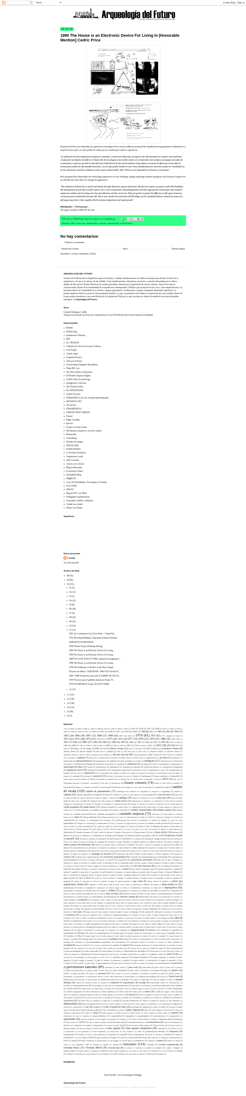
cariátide (116, 795)
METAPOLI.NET (74, 401)
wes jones (132, 1051)
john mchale (169, 903)
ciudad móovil (123, 807)
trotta (150, 1035)
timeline (173, 1028)
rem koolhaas (96, 986)
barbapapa (146, 776)
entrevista (94, 851)
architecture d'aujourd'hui (105, 764)
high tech (157, 888)
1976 (120, 739)
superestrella (116, 1016)
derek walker (98, 832)
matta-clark (150, 927)
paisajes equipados (159, 957)
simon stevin (127, 1004)
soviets (72, 1010)
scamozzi (117, 998)
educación (121, 845)
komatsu (168, 912)
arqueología (176, 764)
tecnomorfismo (153, 1022)
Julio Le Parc (113, 909)
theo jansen (144, 1025)
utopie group (101, 1041)
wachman (139, 1048)
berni (158, 779)
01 (70, 587)
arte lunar (77, 773)
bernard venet (138, 779)
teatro (97, 1022)
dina (150, 832)
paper (98, 960)
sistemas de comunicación (73, 1007)
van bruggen (114, 1041)
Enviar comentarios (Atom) (84, 253)
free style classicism (142, 866)
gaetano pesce (149, 869)
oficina (66, 954)
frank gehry (125, 866)
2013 (169, 745)
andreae (115, 758)
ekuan (66, 848)
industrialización (166, 894)
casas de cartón (71, 798)
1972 (66, 738)
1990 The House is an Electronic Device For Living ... (92, 650)
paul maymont (104, 963)
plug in (92, 973)
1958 (126, 731)
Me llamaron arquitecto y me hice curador (84, 430)
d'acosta (132, 826)
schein (126, 997)
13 (68, 703)
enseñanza (83, 851)
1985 (104, 742)
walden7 (158, 1048)
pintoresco (145, 970)
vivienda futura (126, 223)
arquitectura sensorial (120, 770)
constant (133, 820)
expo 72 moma (88, 860)
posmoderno (80, 977)
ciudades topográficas (106, 814)
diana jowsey (140, 832)
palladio (172, 957)
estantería (84, 854)
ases (96, 773)
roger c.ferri (170, 991)
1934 (141, 729)
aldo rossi (142, 751)
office (178, 951)
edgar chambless (124, 842)
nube (153, 948)
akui (118, 751)
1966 (77, 735)
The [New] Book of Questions (79, 372)
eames (82, 842)
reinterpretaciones (80, 985)
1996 (73, 745)
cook (173, 820)
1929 (119, 729)
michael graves (103, 933)
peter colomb (120, 967)
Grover (95, 881)
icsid (101, 894)
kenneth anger (116, 912)
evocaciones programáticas (114, 857)
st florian (82, 1010)
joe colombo (145, 903)
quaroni (135, 980)
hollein (112, 890)
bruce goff (106, 787)
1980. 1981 (175, 739)
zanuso (141, 1054)
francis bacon (80, 866)
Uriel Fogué (71, 350)
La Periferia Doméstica (76, 452)
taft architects (144, 1019)
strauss (86, 1013)
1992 (163, 742)
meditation (124, 930)
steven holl (169, 1010)
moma (164, 939)
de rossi (145, 829)
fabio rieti (160, 860)
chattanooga (136, 801)
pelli (134, 963)
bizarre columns (135, 783)
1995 (66, 745)
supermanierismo (160, 1016)
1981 (66, 742)
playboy (66, 973)
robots (147, 991)
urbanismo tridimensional (170, 1038)
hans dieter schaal (105, 885)
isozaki (81, 899)
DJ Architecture (168, 835)
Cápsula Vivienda (102, 795)
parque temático (138, 960)
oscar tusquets (92, 957)
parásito (126, 960)
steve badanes (157, 1010)
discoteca (175, 832)
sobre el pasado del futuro (115, 1007)
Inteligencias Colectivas (76, 383)
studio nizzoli (135, 1013)
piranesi (156, 970)
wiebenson (154, 1051)
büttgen (127, 787)
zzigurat (161, 1054)
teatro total (120, 1022)
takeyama (178, 1019)
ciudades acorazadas (99, 810)
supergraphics (143, 1016)
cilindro (133, 804)
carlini (124, 795)
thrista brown (99, 1028)
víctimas (96, 1045)
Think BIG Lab (72, 368)
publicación (105, 979)
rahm (170, 980)
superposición (175, 1016)
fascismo (84, 863)
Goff (104, 878)
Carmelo (71, 558)
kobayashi (158, 912)
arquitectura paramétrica (97, 770)
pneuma (102, 973)
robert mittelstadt (92, 992)
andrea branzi (104, 758)
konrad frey (178, 912)
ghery (66, 875)
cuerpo (72, 826)
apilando (113, 761)
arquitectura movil (74, 770)
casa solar (179, 795)
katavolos (67, 912)
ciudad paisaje (164, 807)
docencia (83, 839)
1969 (110, 735)
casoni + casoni (108, 798)
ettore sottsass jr (163, 854)
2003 (115, 746)
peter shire (146, 967)
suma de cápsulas (82, 1016)
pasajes (163, 960)
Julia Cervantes (72, 460)
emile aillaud (124, 848)
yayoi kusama (91, 1054)
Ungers (114, 1037)
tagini (154, 1019)
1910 (106, 729)
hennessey (101, 888)
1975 (109, 738)
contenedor (143, 820)
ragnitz (162, 980)
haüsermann (69, 888)
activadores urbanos (170, 748)
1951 (86, 732)
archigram (149, 760)
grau (168, 878)
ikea (134, 894)
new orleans (78, 948)
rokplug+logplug (86, 995)
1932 (133, 729)
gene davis (85, 872)
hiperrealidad (68, 891)
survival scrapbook (88, 1019)
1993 (171, 742)
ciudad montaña (107, 807)
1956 (110, 731)
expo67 (101, 860)
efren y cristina (144, 845)
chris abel (169, 801)
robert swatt (137, 992)
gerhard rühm (145, 872)
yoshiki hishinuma (119, 1054)
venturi (160, 1040)
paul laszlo (91, 963)
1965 (66, 735)
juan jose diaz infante (152, 906)
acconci (139, 748)
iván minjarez (93, 900)
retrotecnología (160, 985)
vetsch (177, 1041)
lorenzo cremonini (108, 921)
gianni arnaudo (102, 875)
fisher (173, 863)
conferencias (120, 820)
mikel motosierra (133, 936)
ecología (100, 842)
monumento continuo (138, 942)
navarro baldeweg (159, 945)
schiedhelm (136, 998)
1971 (153, 735)
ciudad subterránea (81, 810)
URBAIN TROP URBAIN (78, 412)
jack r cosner (105, 900)
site (87, 1007)
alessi (82, 755)
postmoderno (130, 977)
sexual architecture (131, 1000)
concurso (107, 820)
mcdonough (100, 930)
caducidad (148, 787)
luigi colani (68, 924)
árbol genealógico (126, 761)
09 (68, 580)
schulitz (176, 997)
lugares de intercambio (171, 921)
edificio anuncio (156, 842)
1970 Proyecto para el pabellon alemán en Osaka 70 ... (92, 680)
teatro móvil (107, 1022)
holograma (124, 891)
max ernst (172, 927)
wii (162, 1051)
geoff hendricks (107, 872)
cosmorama (102, 823)
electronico (92, 848)
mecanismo (112, 930)
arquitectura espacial (131, 767)
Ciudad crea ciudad (74, 504)
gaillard (66, 872)
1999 (95, 746)
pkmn (165, 970)
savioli (107, 997)
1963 (168, 731)
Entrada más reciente (70, 248)
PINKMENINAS (74, 408)
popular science (174, 973)
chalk (84, 801)
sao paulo (98, 998)
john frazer (157, 903)
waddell (148, 1048)
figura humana (154, 863)
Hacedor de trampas (74, 441)
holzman (134, 891)
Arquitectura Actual (74, 456)
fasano (76, 863)
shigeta (153, 1001)
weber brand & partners (117, 1051)
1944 (178, 729)
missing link (87, 939)
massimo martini (125, 927)
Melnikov (153, 930)
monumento (120, 942)
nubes (161, 948)
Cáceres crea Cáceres (75, 464)
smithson (97, 1007)
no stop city (90, 948)
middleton (70, 936)
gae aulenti (136, 869)
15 (68, 711)
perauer (142, 963)
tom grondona (83, 1031)
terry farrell (120, 1025)
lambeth (135, 915)
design (117, 832)
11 (70, 630)
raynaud (104, 983)
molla (156, 939)
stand (121, 1010)
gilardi (155, 875)
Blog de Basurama (74, 467)
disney (66, 835)
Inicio (125, 248)
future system (115, 869)
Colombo (176, 817)
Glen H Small (85, 878)
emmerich (151, 848)
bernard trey (125, 779)
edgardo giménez (140, 842)
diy (156, 835)
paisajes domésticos (141, 957)
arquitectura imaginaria (172, 767)
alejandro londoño (156, 751)
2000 (108, 745)
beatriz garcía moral (71, 779)
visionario (129, 1044)
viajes (66, 1045)
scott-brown (69, 1000)
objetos (118, 951)
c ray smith (137, 787)
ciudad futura (175, 804)
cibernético (108, 804)
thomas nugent (70, 1028)
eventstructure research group (87, 857)
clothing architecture (108, 817)
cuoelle (99, 826)
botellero (176, 783)
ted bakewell (175, 1022)
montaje (67, 942)
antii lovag (68, 761)
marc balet (145, 924)
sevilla (116, 1000)
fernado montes (96, 863)
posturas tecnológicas (147, 976)
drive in (66, 842)
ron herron (130, 994)
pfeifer (68, 970)
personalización (163, 963)
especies (66, 854)
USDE (66, 1041)
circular (142, 804)
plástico (175, 970)
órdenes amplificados (129, 954)
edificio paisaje (70, 844)
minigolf (162, 936)
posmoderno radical (95, 977)
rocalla (158, 991)
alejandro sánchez (173, 751)
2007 (129, 745)
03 (70, 596)
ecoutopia (111, 842)
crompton (176, 823)
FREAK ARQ (72, 445)
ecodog (90, 842)
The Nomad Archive (75, 386)
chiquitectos (158, 801)
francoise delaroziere (109, 866)
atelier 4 (125, 773)
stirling (66, 1013)
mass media (111, 927)
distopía (121, 835)
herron (125, 888)
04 (70, 600)
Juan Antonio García (133, 906)
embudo (113, 848)
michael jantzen (118, 933)
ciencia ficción (121, 804)
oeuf (171, 951)
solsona (172, 1007)
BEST (165, 779)
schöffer (166, 997)
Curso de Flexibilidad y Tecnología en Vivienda (86, 482)
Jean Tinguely (98, 903)
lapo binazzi (160, 915)
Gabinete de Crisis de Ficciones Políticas (83, 346)
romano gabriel (107, 995)
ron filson (119, 995)
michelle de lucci (175, 933)
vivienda (150, 1044)
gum (112, 881)
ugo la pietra (102, 1037)
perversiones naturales (82, 967)
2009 (136, 746)
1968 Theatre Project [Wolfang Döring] (85, 646)
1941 (164, 729)
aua (170, 773)
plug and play (79, 973)
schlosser (147, 998)
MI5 (68, 339)
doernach (102, 839)
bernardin (149, 779)
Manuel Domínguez (130, 924)
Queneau (145, 979)
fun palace (76, 869)
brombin (96, 787)
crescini (141, 823)
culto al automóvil (85, 826)
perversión (177, 963)
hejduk (80, 888)
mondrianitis (175, 939)
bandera (135, 776)
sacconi (157, 995)
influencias (70, 897)
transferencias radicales (155, 1031)
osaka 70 (170, 954)
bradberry (77, 787)
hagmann (92, 885)
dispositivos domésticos (104, 835)
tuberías (168, 1034)
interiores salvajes (127, 896)
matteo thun (161, 927)
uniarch (123, 1038)
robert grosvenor (158, 989)
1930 (126, 729)
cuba (65, 826)
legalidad (102, 918)
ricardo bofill (72, 988)
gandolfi (75, 872)
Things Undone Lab (160, 1025)
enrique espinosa (69, 851)
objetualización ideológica (135, 951)
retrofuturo (147, 986)
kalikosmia (165, 909)
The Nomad (132, 1025)
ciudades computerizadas (141, 810)
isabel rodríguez (69, 900)
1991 (155, 742)
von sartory (128, 1048)
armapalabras (164, 764)
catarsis (135, 798)
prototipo (81, 980)
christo (88, 804)
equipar (133, 851)
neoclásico (172, 945)
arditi (154, 764)
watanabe (94, 1051)
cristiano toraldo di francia (158, 823)
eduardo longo (109, 845)
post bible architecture (114, 977)
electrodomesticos (79, 848)
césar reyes (75, 801)
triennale (112, 1034)
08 (68, 575)
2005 (122, 746)
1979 (152, 738)
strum (95, 1013)
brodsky (87, 787)
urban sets (154, 1038)
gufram (104, 881)
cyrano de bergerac (119, 826)
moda (125, 939)
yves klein (132, 1054)
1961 (151, 731)
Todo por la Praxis (74, 361)
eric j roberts (143, 851)
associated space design (109, 773)
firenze (165, 863)
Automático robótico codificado (79, 500)
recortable (67, 986)
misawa (75, 939)
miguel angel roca (92, 936)
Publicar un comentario (74, 242)
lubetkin (144, 921)
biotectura (116, 783)
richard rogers (137, 989)
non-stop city (121, 948)
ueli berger (82, 1038)
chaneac (94, 801)
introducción (166, 897)
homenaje (143, 891)
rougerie (148, 995)
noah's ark (101, 948)
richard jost (110, 989)
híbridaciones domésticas (140, 888)
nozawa (145, 948)
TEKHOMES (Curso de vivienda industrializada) (87, 397)
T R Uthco (132, 1019)
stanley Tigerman (133, 1010)
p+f (109, 957)
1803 (72, 729)
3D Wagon (74, 748)
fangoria (177, 860)
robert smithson (108, 991)
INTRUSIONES (73, 449)
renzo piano (136, 986)
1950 (79, 732)
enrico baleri (175, 848)
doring (148, 839)
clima (76, 817)
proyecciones (92, 980)
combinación (69, 820)
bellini (92, 779)
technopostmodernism (136, 1022)
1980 (163, 738)
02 (70, 592)
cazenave (144, 798)
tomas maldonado (99, 1031)
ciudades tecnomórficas (83, 814)
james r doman (131, 900)
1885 (85, 729)
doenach (92, 839)
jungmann (137, 909)
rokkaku (74, 995)
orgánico (143, 954)
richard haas (98, 989)
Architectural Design (83, 764)
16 (68, 715)
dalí (148, 826)
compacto (82, 820)
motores (161, 942)
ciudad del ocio (161, 804)
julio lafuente (99, 909)
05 (70, 604)
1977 (129, 738)
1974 (88, 738)
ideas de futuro (112, 893)
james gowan (118, 900)
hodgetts (103, 891)
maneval (107, 924)
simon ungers (140, 1004)
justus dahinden (150, 909)
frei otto (158, 866)
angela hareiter (151, 758)
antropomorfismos (84, 761)
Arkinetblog (71, 438)
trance (139, 1031)
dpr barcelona (175, 839)
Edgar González (73, 419)
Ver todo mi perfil (71, 562)
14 (68, 707)
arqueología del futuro (73, 767)
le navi (76, 918)
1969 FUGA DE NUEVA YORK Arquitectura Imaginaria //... (95, 659)
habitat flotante (152, 881)
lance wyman (146, 915)
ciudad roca (68, 810)
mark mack (170, 924)
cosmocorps (90, 823)
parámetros (116, 960)
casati (97, 798)
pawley (127, 963)
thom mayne (175, 1025)
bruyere (118, 787)
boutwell (67, 787)
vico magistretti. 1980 (80, 1045)
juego (78, 909)
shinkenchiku (92, 223)
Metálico (81, 933)
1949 (72, 732)
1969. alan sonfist (125, 736)
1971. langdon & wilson (171, 736)
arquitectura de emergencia (107, 767)
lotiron (121, 921)
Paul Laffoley (79, 963)
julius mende (126, 909)
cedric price (81, 223)
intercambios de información (104, 897)
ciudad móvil (137, 807)
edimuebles (86, 844)
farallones (67, 863)
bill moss (104, 783)
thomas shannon (85, 1028)
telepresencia (78, 1025)
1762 (65, 729)
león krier (129, 918)
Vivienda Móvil (94, 1047)
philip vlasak (92, 970)
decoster (154, 829)
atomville (161, 773)
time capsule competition (139, 1028)
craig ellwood (131, 823)
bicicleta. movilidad (90, 783)
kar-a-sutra (176, 909)
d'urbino (141, 826)
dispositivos (86, 836)
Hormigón (154, 891)
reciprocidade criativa (158, 983)
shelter (145, 1001)
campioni (154, 791)
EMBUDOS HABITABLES (81, 642)
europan (177, 854)
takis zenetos (71, 1022)
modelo (134, 939)
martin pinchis (78, 927)
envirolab (104, 851)
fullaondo (176, 866)
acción (130, 749)
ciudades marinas (164, 810)
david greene (82, 829)
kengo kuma (90, 912)
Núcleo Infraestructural (174, 948)
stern (146, 1010)
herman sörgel (114, 888)
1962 (159, 731)
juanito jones (168, 906)
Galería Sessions (73, 394)
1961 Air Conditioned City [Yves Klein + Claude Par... (92, 633)
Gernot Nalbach (172, 872)
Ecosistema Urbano (74, 471)
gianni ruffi (145, 875)
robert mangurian (74, 991)
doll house (114, 839)
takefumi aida (165, 1019)
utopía (74, 1040)
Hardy (146, 884)
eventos (67, 857)
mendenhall (165, 930)
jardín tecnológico (173, 900)
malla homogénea (92, 924)
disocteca (76, 836)
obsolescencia (155, 951)
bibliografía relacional (71, 783)
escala (178, 851)
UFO (91, 1037)
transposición (69, 1034)
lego (110, 918)
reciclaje (142, 982)
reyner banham (176, 985)
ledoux (84, 918)
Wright (179, 1051)
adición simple (85, 751)
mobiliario (113, 939)
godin (97, 878)
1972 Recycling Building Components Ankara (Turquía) (93, 637)
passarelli (172, 960)
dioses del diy (161, 832)
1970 (139, 735)
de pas (127, 829)
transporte (173, 1031)
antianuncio (176, 758)
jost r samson (118, 906)
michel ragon (160, 933)
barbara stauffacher (161, 776)
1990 (72, 223)
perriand (151, 963)
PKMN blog (71, 331)
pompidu (145, 973)
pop (162, 973)
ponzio (154, 973)
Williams (170, 1051)
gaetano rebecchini (165, 869)
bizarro (157, 783)
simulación (152, 1004)
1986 (113, 742)
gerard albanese (132, 872)
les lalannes (163, 918)
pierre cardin (134, 970)
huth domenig (84, 894)
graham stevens (147, 878)
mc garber (78, 930)
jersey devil (120, 903)
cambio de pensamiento (98, 791)
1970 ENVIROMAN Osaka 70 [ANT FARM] (89, 684)
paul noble (118, 963)
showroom (102, 1004)
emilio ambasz (138, 848)
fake (169, 860)
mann (117, 924)
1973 (77, 738)
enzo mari (114, 851)
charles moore (121, 801)
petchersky (108, 967)
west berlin (143, 1051)
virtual (115, 1044)
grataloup (160, 878)
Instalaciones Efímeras (75, 335)
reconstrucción (174, 983)
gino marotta (165, 875)
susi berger (101, 1019)
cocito (121, 817)
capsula (67, 794)
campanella (144, 791)
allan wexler (153, 755)
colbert (150, 817)
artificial (87, 773)
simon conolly (114, 1004)
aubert (177, 773)
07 (70, 613)
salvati (78, 997)
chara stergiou (106, 801)
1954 (93, 731)
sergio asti (107, 1001)
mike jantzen (107, 936)
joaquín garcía (133, 903)
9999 (97, 748)
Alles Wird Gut (167, 755)
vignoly (106, 1045)
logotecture (77, 921)
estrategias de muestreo (101, 854)
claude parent (168, 814)
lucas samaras (155, 921)
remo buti (107, 986)
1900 (99, 729)
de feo (107, 829)
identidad (126, 894)
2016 (65, 749)
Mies (80, 936)
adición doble (69, 751)
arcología (145, 764)
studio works (162, 1013)
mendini (175, 930)
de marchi (117, 829)
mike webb (119, 936)
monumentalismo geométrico (98, 942)
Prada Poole (174, 976)
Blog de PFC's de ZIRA (76, 493)
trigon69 (123, 1034)
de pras (135, 829)
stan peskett (95, 1010)
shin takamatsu (174, 1001)
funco (86, 869)
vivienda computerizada (109, 223)
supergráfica (130, 1016)
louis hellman (133, 921)
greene (176, 878)
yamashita (79, 1054)
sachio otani (167, 995)
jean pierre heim (84, 903)
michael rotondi (133, 933)
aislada (110, 751)
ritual (147, 989)
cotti (112, 823)
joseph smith (104, 906)
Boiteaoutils (71, 434)
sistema (176, 1004)
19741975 (100, 739)
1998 (88, 746)
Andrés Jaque (72, 353)
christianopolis (78, 804)
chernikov (147, 801)
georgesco (119, 872)
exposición (122, 860)
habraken (165, 881)
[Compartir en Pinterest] (142, 219)
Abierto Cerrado (117, 748)
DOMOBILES (127, 839)
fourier (180, 863)
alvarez (72, 758)
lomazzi (89, 921)
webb (103, 1051)
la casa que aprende (88, 915)
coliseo (158, 817)
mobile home (101, 939)
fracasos (69, 866)
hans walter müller (122, 885)
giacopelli (74, 875)
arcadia (138, 761)
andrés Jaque (125, 758)
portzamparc (68, 977)
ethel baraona (148, 854)
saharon (177, 995)
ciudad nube (151, 807)
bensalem (101, 779)
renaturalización (121, 985)
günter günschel (124, 881)
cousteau (120, 823)
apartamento (100, 761)
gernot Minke (158, 872)
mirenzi (66, 939)
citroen (150, 804)
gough (121, 878)
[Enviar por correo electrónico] (128, 219)
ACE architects (152, 748)
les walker (175, 918)
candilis (177, 791)
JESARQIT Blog (73, 475)
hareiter (156, 885)
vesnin (169, 1041)
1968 (99, 735)
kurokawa (70, 915)
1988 (131, 742)
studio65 (174, 1013)
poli (126, 973)
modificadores (145, 939)
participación (152, 960)
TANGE (82, 1022)
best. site (176, 779)
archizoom (131, 764)
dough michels (160, 839)
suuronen (112, 1019)
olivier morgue (99, 954)
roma (97, 995)
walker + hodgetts (173, 1048)
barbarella (175, 776)
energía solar (163, 848)
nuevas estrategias (73, 951)
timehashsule (162, 1028)
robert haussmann (174, 988)
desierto (109, 832)
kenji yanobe (103, 912)
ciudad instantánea (71, 807)
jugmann (87, 909)
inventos (177, 897)
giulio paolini (69, 878)
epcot (124, 851)
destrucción (127, 832)
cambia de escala (162, 787)
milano (144, 936)
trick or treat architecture (96, 1035)
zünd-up (150, 1054)
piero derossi (105, 970)
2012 (158, 745)
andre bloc (93, 758)
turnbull (67, 1037)
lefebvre (93, 918)
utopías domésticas (87, 1041)
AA (104, 748)
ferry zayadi (142, 863)
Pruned (69, 416)
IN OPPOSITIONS (74, 390)
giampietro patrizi (87, 875)
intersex (155, 897)
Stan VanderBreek (109, 1010)
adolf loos (100, 751)
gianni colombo (116, 875)
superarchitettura (99, 1016)
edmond (98, 845)
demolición (68, 832)
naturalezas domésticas (141, 945)
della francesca (174, 829)
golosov (112, 878)
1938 (157, 729)
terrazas (109, 1025)
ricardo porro (86, 989)
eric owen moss (157, 851)
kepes (126, 912)
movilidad (68, 945)
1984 (95, 742)
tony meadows (128, 1031)
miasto (91, 933)
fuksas (166, 866)
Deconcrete (71, 405)
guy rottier (138, 881)
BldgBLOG (71, 478)
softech (155, 1007)
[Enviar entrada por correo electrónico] (122, 219)
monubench (79, 942)
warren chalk (83, 1051)
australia (76, 776)
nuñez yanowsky (91, 951)
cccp (151, 798)
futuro (126, 869)
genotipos (95, 872)
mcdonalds (89, 930)
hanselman (137, 885)
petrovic (179, 967)
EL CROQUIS (72, 342)
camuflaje (166, 791)
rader (155, 980)
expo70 (111, 860)
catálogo (122, 797)
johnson (76, 906)
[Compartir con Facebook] (138, 219)
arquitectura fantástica (152, 767)
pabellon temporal (121, 957)
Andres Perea (138, 758)
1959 (135, 731)
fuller (66, 869)
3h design (87, 748)
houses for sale (69, 894)
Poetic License (115, 973)
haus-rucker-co (169, 884)
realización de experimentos (122, 982)
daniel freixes (68, 829)
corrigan (80, 823)
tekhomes (67, 1025)
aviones (109, 776)
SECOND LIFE (84, 1001)
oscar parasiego (78, 957)
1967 (88, 735)
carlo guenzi (134, 795)
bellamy (84, 779)
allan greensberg (139, 755)
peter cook (132, 967)
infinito (179, 894)
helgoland (90, 888)
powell (162, 977)
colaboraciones (132, 817)
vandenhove (139, 1040)
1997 (81, 746)
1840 (79, 729)
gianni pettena (131, 875)
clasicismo (155, 814)
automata (87, 776)
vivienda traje (114, 1047)
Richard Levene (123, 989)
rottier (140, 995)
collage (167, 817)
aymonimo (119, 776)
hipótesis (79, 891)
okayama (74, 954)
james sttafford (145, 900)
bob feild (166, 783)
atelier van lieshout (138, 773)
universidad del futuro (138, 1037)
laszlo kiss (173, 915)
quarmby (125, 979)
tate (90, 1022)
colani (142, 817)
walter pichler (69, 1051)
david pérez (96, 829)
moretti (152, 942)
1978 (140, 738)
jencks (109, 903)
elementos (103, 848)
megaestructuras (138, 930)
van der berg (126, 1041)
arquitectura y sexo (157, 770)
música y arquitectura (102, 945)
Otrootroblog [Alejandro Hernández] (82, 364)
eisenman (157, 845)
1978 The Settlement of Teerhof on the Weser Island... (92, 667)
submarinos (68, 1016)
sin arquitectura (164, 1004)
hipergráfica (171, 887)
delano (163, 829)
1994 (178, 742)
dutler (75, 842)
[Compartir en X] (135, 219)
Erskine (170, 851)
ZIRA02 (69, 489)
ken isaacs (78, 912)
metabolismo (69, 933)
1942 (171, 729)
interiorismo (144, 897)
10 (68, 584)
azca (128, 776)
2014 (177, 745)
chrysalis (97, 804)
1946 (65, 732)
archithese (120, 764)
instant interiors (83, 897)
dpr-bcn (69, 423)
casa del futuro (164, 794)
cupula (107, 826)
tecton (166, 1022)
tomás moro (114, 1031)
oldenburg (85, 954)
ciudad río (176, 807)
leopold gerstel (150, 918)
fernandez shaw (127, 863)
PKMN (69, 328)
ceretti (173, 798)
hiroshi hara (91, 890)
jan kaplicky (159, 900)
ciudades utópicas (132, 813)
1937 (149, 729)
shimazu (162, 1001)
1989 (139, 742)
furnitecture (103, 869)
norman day (135, 948)
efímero (132, 845)
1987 (123, 742)
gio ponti (176, 875)
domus (138, 839)
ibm (94, 894)
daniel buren (175, 826)
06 (70, 609)
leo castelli (119, 918)
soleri (163, 1007)
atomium (152, 773)
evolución (134, 857)
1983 (84, 742)
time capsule (114, 1028)
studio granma (107, 1013)
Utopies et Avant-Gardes (76, 427)
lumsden (79, 924)
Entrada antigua (178, 248)
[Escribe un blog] (131, 219)
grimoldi (86, 881)
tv (74, 1038)
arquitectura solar (139, 770)
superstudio (69, 1018)
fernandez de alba (111, 863)
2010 (143, 746)
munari (78, 945)
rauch (78, 982)
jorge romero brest (89, 906)
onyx (117, 954)
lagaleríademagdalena (121, 915)
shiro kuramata (89, 1004)
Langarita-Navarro (74, 357)
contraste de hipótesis (159, 820)
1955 (102, 731)
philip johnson (79, 970)
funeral (93, 869)
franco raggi (93, 866)
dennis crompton (84, 832)
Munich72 (87, 945)
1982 (75, 742)
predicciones (69, 979)
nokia (111, 948)
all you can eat (120, 754)
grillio (77, 881)
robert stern (123, 991)
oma (110, 954)
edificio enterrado (173, 842)
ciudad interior (89, 807)
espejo (75, 854)
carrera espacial (148, 795)
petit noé (170, 967)
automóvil (97, 776)
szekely (122, 1019)
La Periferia (105, 915)
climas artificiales (90, 817)
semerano (96, 1001)
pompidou (135, 973)
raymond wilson (91, 983)
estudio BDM (134, 854)
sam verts (88, 998)
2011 (150, 745)
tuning (177, 1035)
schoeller (156, 998)
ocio (164, 951)
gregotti (67, 881)
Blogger (138, 1075)
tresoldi (81, 1035)
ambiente (81, 757)
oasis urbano (107, 951)
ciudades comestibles (120, 810)
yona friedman (104, 1054)
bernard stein (113, 779)
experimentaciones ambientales (154, 857)
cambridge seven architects (126, 791)
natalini (116, 945)
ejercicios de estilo (171, 845)
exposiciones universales (141, 860)
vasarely (151, 1041)
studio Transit (149, 1013)
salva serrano (68, 998)
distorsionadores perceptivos (139, 835)
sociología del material (139, 1007)
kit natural (146, 912)
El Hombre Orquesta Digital (78, 375)
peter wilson (159, 967)
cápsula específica (84, 795)
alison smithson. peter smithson (98, 755)
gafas (177, 869)
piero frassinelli (119, 970)
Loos (97, 921)
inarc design (151, 894)
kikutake (134, 912)
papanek (90, 960)
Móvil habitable (174, 942)
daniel (166, 826)
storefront (76, 1013)
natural (126, 945)
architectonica (165, 761)
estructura (121, 854)
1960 (143, 731)
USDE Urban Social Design (78, 379)
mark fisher (157, 924)
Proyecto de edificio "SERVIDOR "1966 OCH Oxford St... (94, 671)
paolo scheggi (79, 960)
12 (70, 689)
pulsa (116, 980)
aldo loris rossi (129, 751)
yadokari (70, 1054)
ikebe (142, 894)
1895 (92, 729)
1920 (112, 729)
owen (102, 957)
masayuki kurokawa (95, 927)
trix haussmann (137, 1034)
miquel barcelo (174, 936)
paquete (106, 960)
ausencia (67, 776)
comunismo (94, 820)
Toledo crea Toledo (74, 507)
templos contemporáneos (95, 1025)
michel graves (147, 933)
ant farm (163, 757)
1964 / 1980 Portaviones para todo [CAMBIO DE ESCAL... (95, 675)
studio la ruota (121, 1013)
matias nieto (138, 927)
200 (101, 746)
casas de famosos (86, 798)
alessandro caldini (70, 755)
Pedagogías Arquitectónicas (78, 497)
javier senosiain (69, 903)
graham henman (132, 878)
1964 (176, 731)
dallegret (156, 826)
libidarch (67, 921)
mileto (153, 936)
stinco (178, 1010)
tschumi (158, 1035)
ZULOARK (71, 486)
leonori (139, 918)
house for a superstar (170, 890)
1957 (118, 731)
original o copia (156, 954)
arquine (90, 767)
